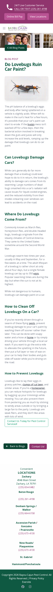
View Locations (38, 16)
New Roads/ (26, 542)
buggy (31, 124)
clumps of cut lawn (33, 384)
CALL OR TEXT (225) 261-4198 (30, 9)
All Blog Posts (16, 47)
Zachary (26, 476)
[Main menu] (4, 28)
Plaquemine (26, 546)
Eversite (26, 582)
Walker (26, 509)
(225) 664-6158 (26, 513)
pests (32, 323)
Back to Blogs (17, 446)
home (30, 337)
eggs (36, 273)
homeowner (38, 388)
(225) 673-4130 (26, 533)
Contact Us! (38, 446)
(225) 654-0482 (26, 487)
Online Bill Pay (15, 16)
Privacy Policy (36, 578)
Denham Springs (25, 506)
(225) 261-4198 (26, 499)
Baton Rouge (26, 492)
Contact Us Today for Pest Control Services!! (26, 422)
